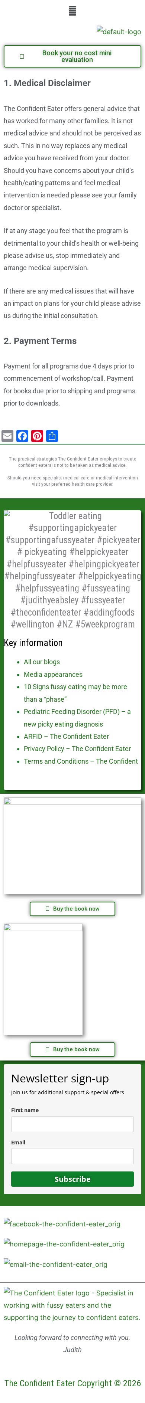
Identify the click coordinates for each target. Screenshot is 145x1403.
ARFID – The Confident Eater (66, 736)
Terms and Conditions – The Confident (81, 761)
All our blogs (42, 662)
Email (18, 1142)
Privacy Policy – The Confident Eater (77, 749)
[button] (72, 10)
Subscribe (73, 1179)
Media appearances (53, 674)
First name (25, 1110)
